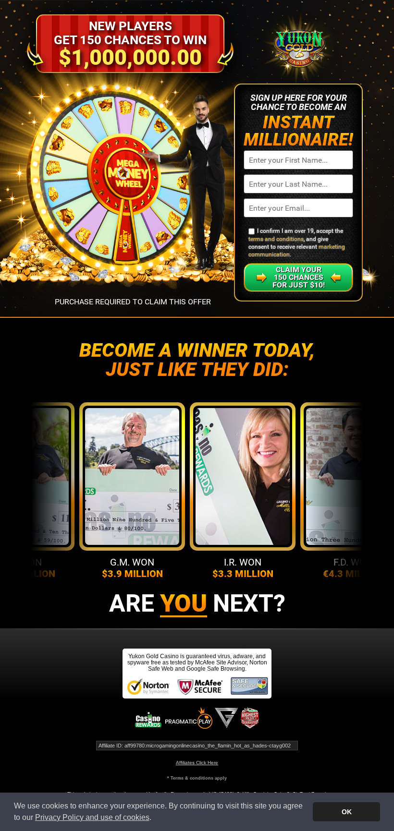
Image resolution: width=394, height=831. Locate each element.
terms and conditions (276, 239)
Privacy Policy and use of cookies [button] (92, 817)
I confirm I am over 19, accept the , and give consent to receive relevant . (296, 243)
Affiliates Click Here (197, 762)
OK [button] (347, 812)
